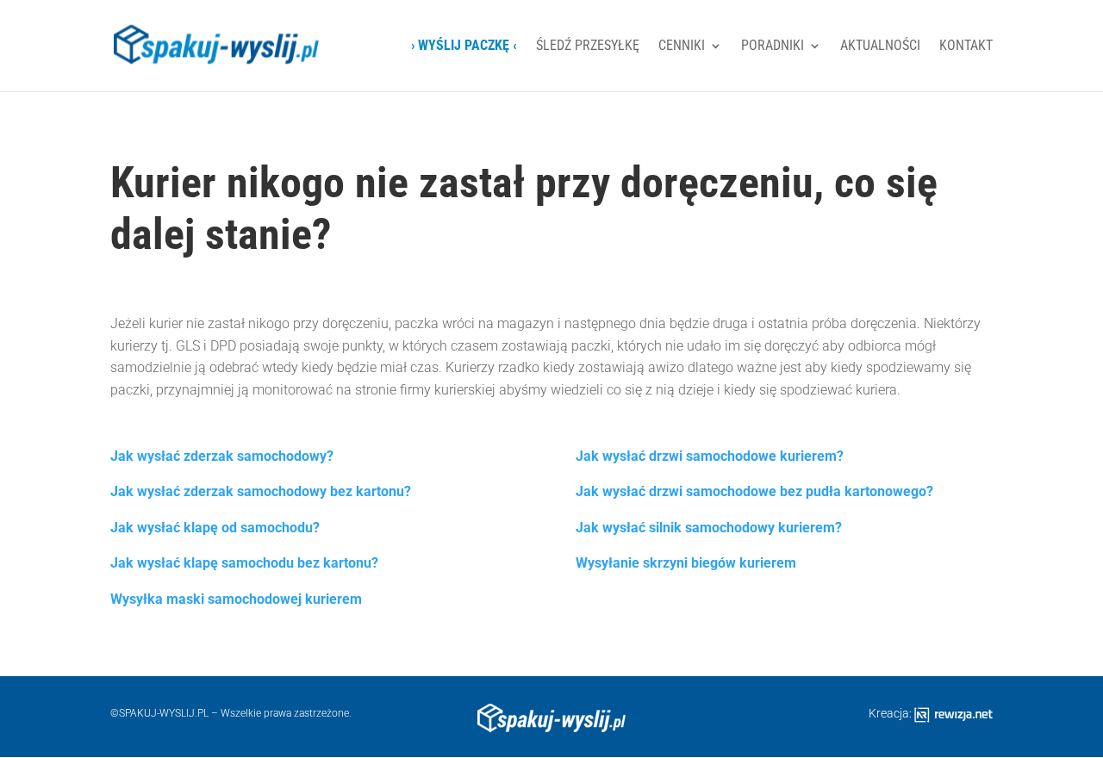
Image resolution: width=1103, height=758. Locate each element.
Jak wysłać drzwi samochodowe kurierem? (710, 456)
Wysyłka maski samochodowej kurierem (236, 599)
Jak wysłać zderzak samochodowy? (221, 456)
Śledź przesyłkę (587, 46)
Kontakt (966, 46)
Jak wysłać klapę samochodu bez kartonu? (244, 563)
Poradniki (772, 46)
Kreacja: (891, 713)
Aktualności (880, 46)
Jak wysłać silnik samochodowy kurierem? (709, 527)
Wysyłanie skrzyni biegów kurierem (686, 563)
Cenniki (681, 46)
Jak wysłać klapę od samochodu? (215, 527)
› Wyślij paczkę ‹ (464, 46)
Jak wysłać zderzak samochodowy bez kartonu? (260, 491)
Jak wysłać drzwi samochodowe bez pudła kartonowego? (754, 491)
